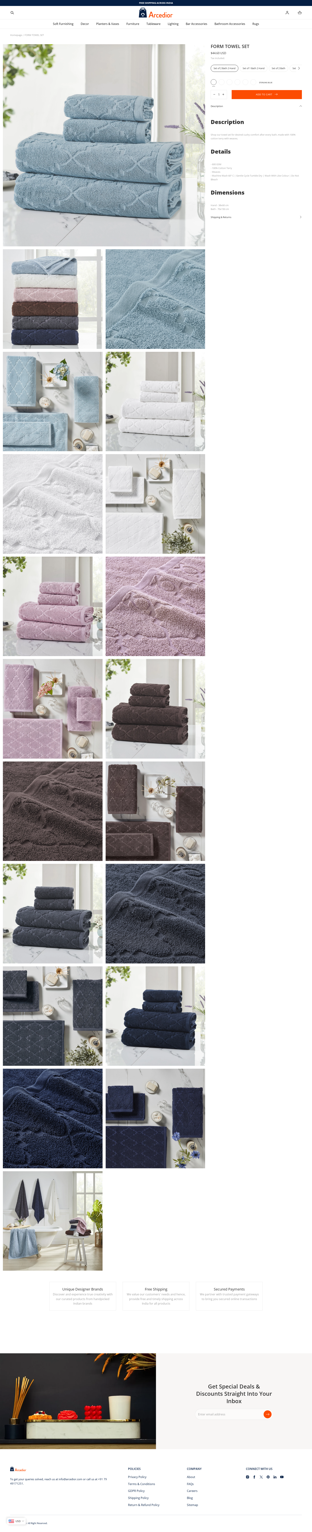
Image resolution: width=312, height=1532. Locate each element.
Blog (190, 1498)
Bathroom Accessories (229, 24)
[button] (12, 12)
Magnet (245, 82)
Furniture (132, 24)
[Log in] (287, 12)
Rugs (255, 24)
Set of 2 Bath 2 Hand (224, 68)
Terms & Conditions (141, 1484)
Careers (192, 1491)
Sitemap (192, 1505)
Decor (85, 24)
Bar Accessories (196, 24)
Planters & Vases (107, 24)
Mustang (237, 82)
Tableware (153, 24)
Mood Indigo (253, 82)
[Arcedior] (156, 12)
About (191, 1477)
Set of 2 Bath (278, 68)
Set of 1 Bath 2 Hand (254, 68)
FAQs (190, 1484)
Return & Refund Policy (143, 1505)
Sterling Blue (213, 82)
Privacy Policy (137, 1477)
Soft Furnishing (63, 24)
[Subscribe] (268, 1414)
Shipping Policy (138, 1498)
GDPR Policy (136, 1491)
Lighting (173, 24)
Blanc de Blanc (221, 82)
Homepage (16, 35)
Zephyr (229, 82)
